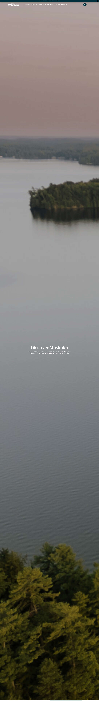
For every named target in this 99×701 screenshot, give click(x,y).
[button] (85, 4)
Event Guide (64, 4)
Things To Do (34, 4)
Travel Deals (57, 4)
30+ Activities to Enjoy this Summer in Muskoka (49, 0)
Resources (27, 4)
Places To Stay (42, 4)
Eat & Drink (50, 4)
